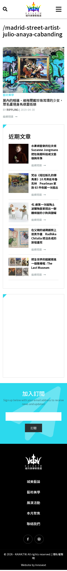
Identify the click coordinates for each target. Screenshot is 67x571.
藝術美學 (33, 492)
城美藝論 (33, 481)
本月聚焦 (33, 513)
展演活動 (33, 502)
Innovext (40, 565)
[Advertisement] (33, 336)
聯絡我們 (33, 523)
